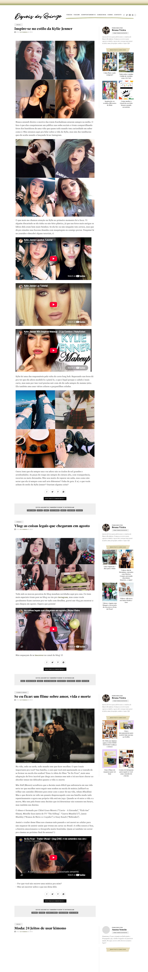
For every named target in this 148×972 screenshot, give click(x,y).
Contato (118, 14)
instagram (63, 597)
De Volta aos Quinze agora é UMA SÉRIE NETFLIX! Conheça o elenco (110, 744)
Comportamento (88, 14)
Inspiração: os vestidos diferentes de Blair (109, 103)
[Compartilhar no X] (92, 38)
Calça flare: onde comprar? (110, 74)
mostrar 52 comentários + (55, 498)
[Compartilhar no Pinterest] (95, 38)
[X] (127, 14)
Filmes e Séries (22, 692)
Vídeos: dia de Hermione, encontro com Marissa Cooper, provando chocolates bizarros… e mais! (126, 575)
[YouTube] (130, 14)
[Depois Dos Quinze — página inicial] (38, 15)
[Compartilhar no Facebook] (88, 38)
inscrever (39, 655)
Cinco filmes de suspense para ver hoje (109, 772)
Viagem (77, 14)
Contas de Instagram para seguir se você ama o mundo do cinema (126, 773)
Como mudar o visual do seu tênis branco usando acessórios (126, 104)
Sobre (110, 14)
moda (18, 24)
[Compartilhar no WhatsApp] (63, 493)
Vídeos (69, 14)
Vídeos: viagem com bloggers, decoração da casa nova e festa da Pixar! (110, 606)
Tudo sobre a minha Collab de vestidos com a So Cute (126, 76)
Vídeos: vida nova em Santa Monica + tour (126, 600)
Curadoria (101, 14)
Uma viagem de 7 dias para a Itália (109, 567)
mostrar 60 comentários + (55, 901)
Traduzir (135, 15)
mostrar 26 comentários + (55, 669)
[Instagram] (133, 14)
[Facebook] (124, 14)
